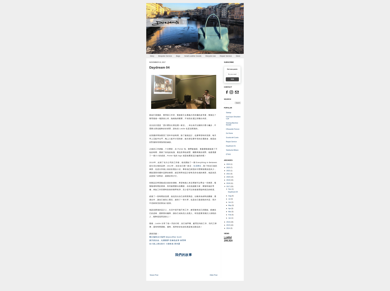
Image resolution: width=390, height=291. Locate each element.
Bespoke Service (165, 56)
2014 (228, 228)
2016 (228, 222)
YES (232, 79)
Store (238, 56)
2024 (228, 164)
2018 (228, 183)
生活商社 (197, 166)
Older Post (213, 275)
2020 (228, 177)
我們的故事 (183, 255)
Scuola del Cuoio (232, 137)
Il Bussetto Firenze (232, 129)
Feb (230, 215)
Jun (229, 202)
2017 (228, 186)
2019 (228, 180)
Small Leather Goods (192, 56)
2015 (228, 225)
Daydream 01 (231, 146)
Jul (229, 199)
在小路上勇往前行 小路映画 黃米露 (164, 244)
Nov (230, 189)
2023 (228, 167)
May (230, 205)
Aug (230, 196)
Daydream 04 (233, 192)
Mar (229, 212)
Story (152, 56)
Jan (229, 218)
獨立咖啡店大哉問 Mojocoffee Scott (165, 237)
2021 (228, 174)
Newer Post (154, 275)
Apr (229, 208)
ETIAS (228, 154)
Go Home (229, 133)
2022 (228, 170)
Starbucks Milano (232, 150)
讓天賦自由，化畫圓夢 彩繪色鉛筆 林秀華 (167, 240)
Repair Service (226, 56)
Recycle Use (210, 56)
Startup (228, 112)
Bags (178, 56)
